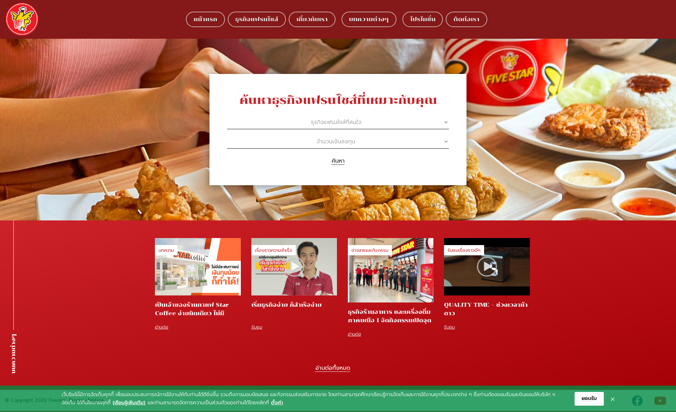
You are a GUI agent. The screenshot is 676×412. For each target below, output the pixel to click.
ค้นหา (338, 161)
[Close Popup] (612, 398)
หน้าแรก (205, 19)
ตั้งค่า (277, 402)
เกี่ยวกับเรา (312, 19)
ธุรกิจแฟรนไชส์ (256, 19)
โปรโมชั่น (423, 19)
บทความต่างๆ (369, 19)
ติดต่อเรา (466, 19)
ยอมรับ (589, 398)
